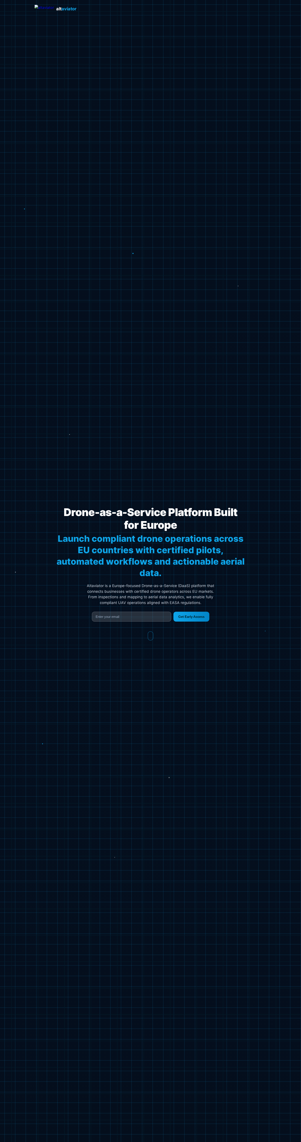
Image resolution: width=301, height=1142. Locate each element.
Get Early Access (191, 617)
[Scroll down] (150, 636)
